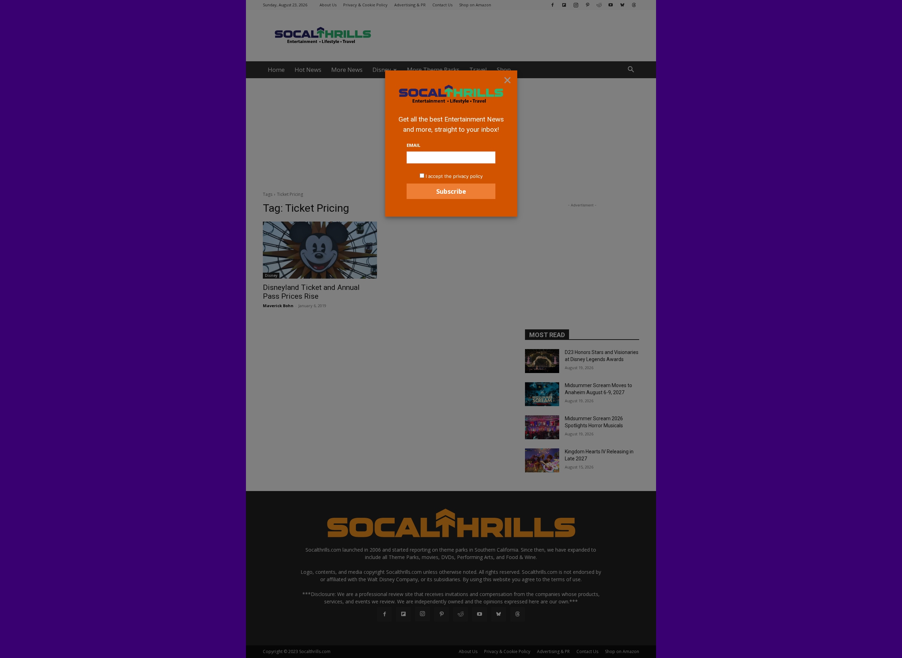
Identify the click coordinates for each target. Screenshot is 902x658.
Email (413, 145)
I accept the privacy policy (454, 176)
